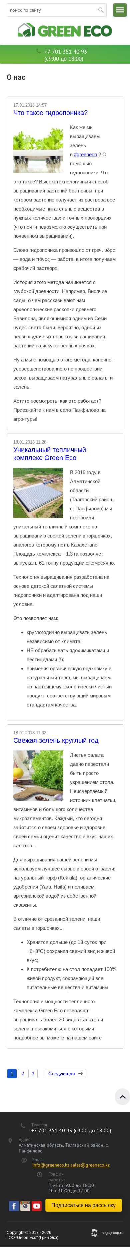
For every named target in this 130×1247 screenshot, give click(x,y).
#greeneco (85, 154)
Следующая (61, 1073)
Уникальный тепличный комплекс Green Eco (49, 453)
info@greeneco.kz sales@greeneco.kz (71, 1165)
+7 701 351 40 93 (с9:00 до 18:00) (65, 55)
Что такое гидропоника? (50, 112)
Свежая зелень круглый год (56, 740)
